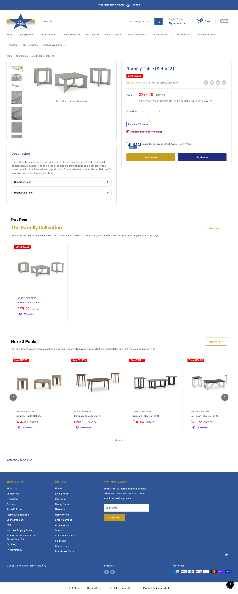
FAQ (8, 525)
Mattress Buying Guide (19, 530)
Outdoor (182, 34)
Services (11, 503)
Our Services (30, 44)
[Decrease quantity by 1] (142, 111)
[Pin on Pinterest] (212, 82)
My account (176, 23)
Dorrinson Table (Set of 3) (204, 415)
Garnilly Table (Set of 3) (29, 302)
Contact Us (12, 493)
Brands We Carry (52, 44)
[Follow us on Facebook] (106, 572)
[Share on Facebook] (206, 82)
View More (214, 228)
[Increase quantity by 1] (159, 111)
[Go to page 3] (122, 440)
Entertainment (136, 34)
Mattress (90, 34)
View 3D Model (139, 124)
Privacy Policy (14, 549)
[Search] (158, 21)
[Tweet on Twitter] (218, 82)
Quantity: (131, 111)
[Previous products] (13, 397)
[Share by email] (224, 82)
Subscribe (114, 517)
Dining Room (69, 34)
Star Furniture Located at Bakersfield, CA (20, 537)
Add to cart (150, 157)
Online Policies (14, 519)
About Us (11, 488)
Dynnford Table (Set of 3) (145, 415)
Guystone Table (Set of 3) (29, 415)
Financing (12, 44)
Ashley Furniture (136, 82)
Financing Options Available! (145, 131)
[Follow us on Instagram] (112, 572)
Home (9, 34)
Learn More (185, 143)
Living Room (26, 34)
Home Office (112, 34)
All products (22, 56)
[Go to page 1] (116, 440)
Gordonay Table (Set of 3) (87, 415)
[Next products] (224, 397)
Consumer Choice (206, 34)
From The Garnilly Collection (163, 82)
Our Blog (11, 544)
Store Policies (14, 509)
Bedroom (47, 34)
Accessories (161, 34)
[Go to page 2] (119, 440)
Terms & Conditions (17, 514)
